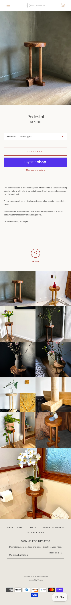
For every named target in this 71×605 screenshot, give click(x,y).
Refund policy (35, 532)
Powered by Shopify (35, 580)
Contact (34, 527)
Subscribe (54, 553)
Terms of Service (53, 527)
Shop (10, 527)
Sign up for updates (35, 541)
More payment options (35, 170)
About (21, 527)
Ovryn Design (42, 576)
